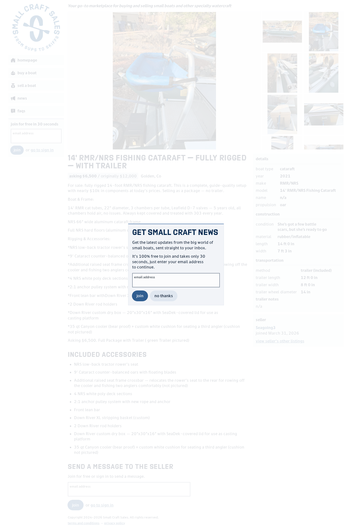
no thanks (163, 295)
